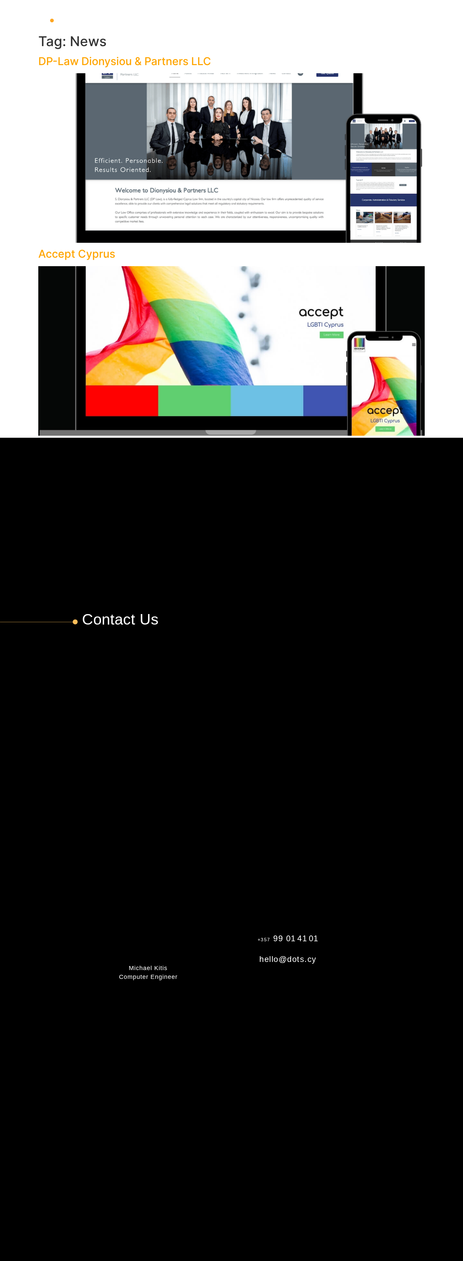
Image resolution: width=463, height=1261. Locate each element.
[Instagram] (405, 949)
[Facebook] (405, 931)
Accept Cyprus (76, 253)
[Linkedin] (405, 966)
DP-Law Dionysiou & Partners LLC (124, 61)
